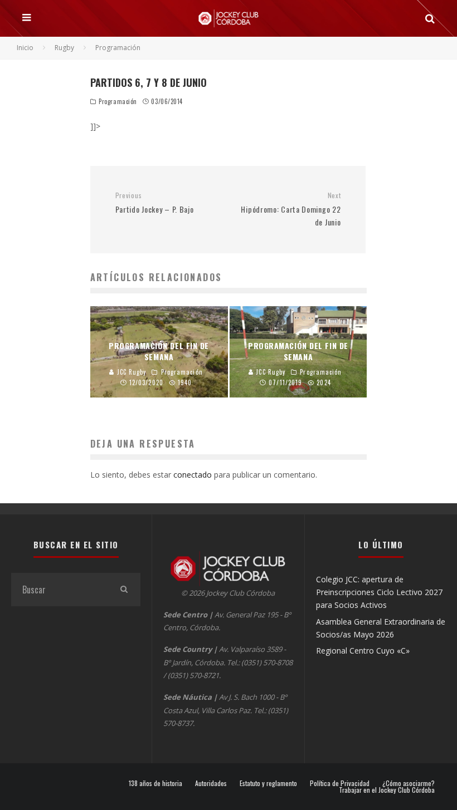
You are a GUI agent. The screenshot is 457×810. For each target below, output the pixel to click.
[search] (123, 589)
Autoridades (211, 783)
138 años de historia (155, 783)
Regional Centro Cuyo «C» (363, 650)
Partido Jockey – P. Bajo (154, 203)
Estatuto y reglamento (268, 783)
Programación (118, 101)
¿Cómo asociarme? (408, 783)
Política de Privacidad (340, 783)
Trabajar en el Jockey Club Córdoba (387, 790)
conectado (192, 474)
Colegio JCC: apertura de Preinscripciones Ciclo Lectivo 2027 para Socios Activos (379, 592)
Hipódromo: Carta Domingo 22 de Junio (291, 209)
